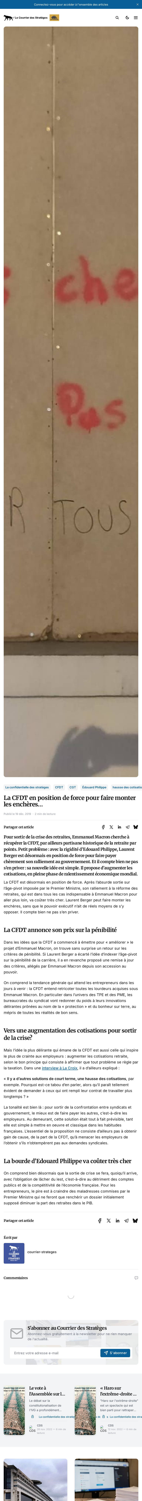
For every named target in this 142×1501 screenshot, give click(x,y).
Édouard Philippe (94, 787)
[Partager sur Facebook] (103, 827)
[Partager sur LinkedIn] (119, 827)
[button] (117, 17)
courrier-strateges (42, 1252)
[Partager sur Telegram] (127, 827)
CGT (73, 787)
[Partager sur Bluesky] (135, 827)
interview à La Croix (59, 1068)
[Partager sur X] (111, 827)
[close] (138, 4)
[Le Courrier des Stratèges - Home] (37, 17)
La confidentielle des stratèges (27, 787)
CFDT (59, 787)
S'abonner (118, 1353)
